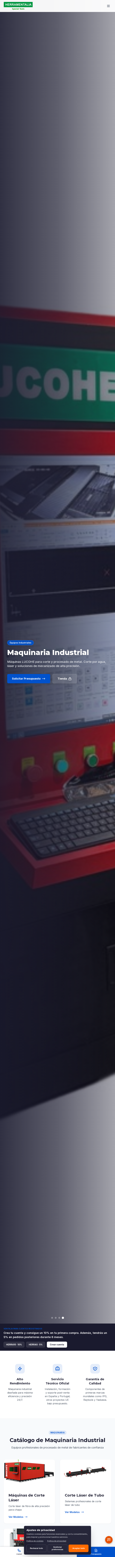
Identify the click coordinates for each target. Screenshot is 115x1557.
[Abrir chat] (109, 1540)
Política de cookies (35, 1541)
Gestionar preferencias (57, 1548)
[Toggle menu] (108, 6)
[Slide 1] (52, 1318)
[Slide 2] (56, 1318)
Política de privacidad (56, 1541)
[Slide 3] (59, 1318)
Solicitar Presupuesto (26, 678)
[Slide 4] (63, 1318)
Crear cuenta (57, 1344)
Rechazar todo (36, 1548)
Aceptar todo (78, 1548)
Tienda (62, 678)
